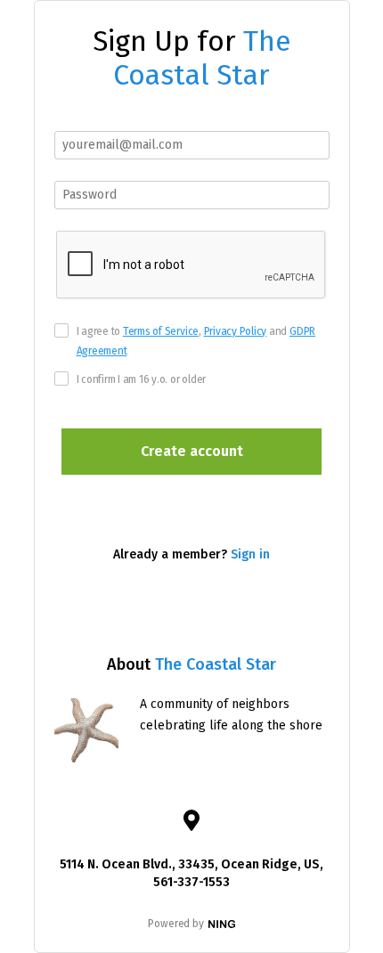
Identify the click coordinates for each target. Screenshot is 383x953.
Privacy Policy (235, 331)
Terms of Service (161, 331)
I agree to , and (196, 341)
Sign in (250, 554)
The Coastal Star (202, 58)
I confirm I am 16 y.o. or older (142, 379)
